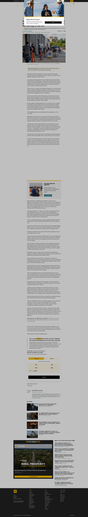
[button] (44, 258)
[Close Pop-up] (63, 1)
